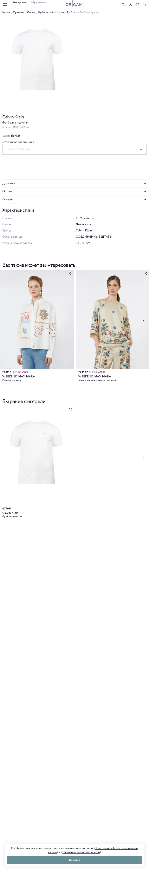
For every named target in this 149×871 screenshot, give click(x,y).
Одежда (31, 12)
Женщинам (19, 2)
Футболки (72, 12)
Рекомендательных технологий (81, 852)
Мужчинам (38, 2)
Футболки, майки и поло (51, 12)
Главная (6, 12)
